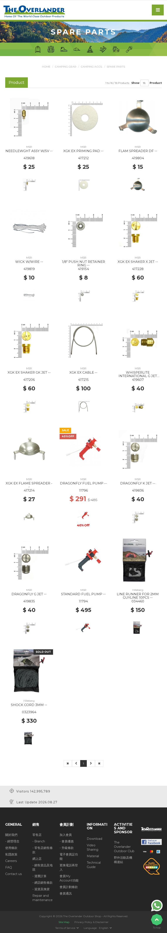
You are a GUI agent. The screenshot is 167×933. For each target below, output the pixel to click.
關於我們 (11, 835)
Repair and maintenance (42, 898)
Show (135, 83)
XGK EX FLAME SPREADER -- (29, 485)
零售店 (37, 835)
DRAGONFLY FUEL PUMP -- (83, 483)
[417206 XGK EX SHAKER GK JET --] (29, 338)
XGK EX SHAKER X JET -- (138, 262)
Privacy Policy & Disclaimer (91, 922)
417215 (83, 380)
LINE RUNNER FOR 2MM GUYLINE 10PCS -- (138, 596)
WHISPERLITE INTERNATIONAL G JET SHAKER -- (138, 376)
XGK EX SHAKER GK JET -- (29, 372)
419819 (29, 269)
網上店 (37, 859)
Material (93, 856)
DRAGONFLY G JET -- (29, 594)
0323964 (29, 712)
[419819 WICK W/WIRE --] (29, 227)
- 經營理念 (12, 841)
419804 (138, 158)
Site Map (63, 922)
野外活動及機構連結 (123, 860)
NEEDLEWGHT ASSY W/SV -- (29, 151)
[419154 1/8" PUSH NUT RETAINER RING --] (83, 227)
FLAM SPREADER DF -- (138, 151)
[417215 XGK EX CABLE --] (83, 338)
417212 (83, 158)
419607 (138, 380)
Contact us (13, 874)
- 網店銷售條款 (42, 883)
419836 (138, 490)
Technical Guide (94, 865)
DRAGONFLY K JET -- (137, 483)
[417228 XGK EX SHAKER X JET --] (138, 227)
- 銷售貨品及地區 (42, 867)
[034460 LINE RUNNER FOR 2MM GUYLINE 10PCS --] (138, 560)
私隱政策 (11, 854)
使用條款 (11, 848)
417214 (29, 490)
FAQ (8, 867)
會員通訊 (66, 893)
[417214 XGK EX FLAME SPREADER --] (29, 449)
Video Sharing (92, 847)
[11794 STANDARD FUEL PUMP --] (83, 560)
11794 (83, 601)
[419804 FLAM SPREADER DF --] (138, 117)
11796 (83, 490)
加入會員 (66, 835)
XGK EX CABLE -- (83, 372)
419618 (29, 158)
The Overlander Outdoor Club (124, 846)
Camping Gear (65, 66)
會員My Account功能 (69, 878)
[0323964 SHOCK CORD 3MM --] (29, 671)
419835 (29, 601)
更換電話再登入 (69, 867)
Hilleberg (137, 590)
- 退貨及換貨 (41, 889)
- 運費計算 (39, 876)
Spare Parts (116, 66)
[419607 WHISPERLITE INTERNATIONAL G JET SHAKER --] (138, 338)
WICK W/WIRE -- (29, 262)
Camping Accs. (91, 66)
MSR (29, 146)
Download (94, 839)
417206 (29, 380)
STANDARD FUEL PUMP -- (83, 594)
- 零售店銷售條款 (42, 850)
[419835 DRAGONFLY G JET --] (29, 560)
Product (156, 83)
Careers (11, 861)
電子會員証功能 (69, 856)
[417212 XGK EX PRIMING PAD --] (83, 117)
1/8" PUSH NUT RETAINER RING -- (83, 263)
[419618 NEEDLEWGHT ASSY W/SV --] (29, 117)
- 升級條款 (67, 848)
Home (46, 66)
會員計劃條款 (69, 887)
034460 (138, 601)
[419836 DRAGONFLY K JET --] (138, 449)
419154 (83, 269)
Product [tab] (16, 82)
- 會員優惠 (67, 841)
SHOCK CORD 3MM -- (29, 705)
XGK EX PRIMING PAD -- (83, 151)
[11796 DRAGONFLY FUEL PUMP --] (83, 449)
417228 (138, 269)
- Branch (38, 841)
